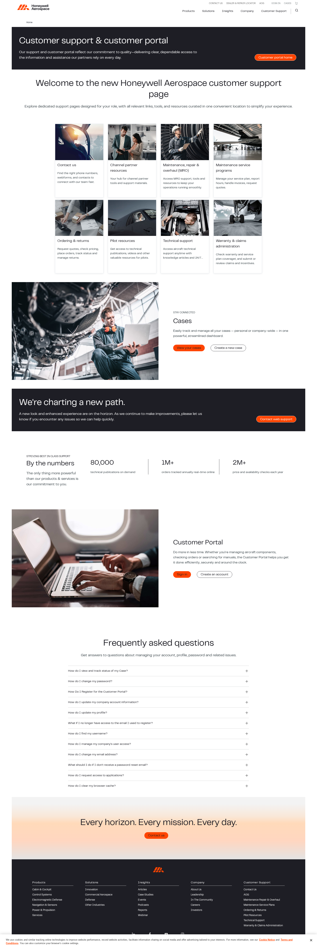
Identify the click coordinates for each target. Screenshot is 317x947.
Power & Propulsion (43, 910)
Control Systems (42, 895)
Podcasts (143, 905)
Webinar (143, 915)
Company (247, 11)
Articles (142, 890)
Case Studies (145, 895)
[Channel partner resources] (132, 160)
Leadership (197, 895)
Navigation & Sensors (44, 905)
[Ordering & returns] (79, 236)
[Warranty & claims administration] (238, 236)
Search (295, 11)
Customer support (274, 11)
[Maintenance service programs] (238, 160)
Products (188, 11)
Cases (287, 3)
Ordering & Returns (255, 910)
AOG (261, 3)
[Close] (311, 940)
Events (142, 900)
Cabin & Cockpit (41, 890)
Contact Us (250, 890)
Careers (195, 905)
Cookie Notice (267, 939)
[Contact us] (79, 160)
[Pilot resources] (132, 236)
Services (37, 915)
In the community (202, 900)
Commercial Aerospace (98, 895)
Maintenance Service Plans (259, 905)
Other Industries (95, 905)
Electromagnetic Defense (47, 900)
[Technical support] (185, 236)
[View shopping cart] (296, 3)
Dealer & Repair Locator (241, 3)
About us (196, 890)
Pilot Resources (253, 915)
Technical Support (254, 920)
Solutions (208, 11)
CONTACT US (216, 3)
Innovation (91, 890)
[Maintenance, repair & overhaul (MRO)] (185, 160)
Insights (227, 11)
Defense (90, 900)
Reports (142, 910)
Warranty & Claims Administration (263, 926)
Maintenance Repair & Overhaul (262, 900)
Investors (196, 910)
